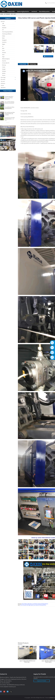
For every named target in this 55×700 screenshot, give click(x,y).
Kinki (3, 48)
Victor (3, 54)
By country (3, 79)
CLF (3, 29)
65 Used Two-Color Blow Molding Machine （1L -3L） (10, 119)
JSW (3, 23)
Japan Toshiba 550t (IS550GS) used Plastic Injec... (27, 661)
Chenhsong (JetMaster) (6, 33)
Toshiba (3, 25)
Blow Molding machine (44, 11)
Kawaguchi (4, 40)
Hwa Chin (4, 60)
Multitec (3, 73)
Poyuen (3, 75)
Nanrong (4, 65)
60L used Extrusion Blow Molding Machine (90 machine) (10, 113)
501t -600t (13, 14)
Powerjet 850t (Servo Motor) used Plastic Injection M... (9, 98)
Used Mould (34, 11)
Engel (3, 56)
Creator (3, 67)
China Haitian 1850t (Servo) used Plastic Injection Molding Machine (35, 603)
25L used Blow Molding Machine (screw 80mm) (9, 102)
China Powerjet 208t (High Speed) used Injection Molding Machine (33, 605)
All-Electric (3, 83)
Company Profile (11, 11)
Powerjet (4, 52)
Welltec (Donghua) (6, 58)
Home (3, 11)
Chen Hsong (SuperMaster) (7, 31)
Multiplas (4, 71)
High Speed (3, 87)
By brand (2, 21)
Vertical (2, 85)
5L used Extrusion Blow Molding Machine (9, 108)
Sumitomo (4, 42)
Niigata (3, 44)
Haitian (3, 36)
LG (2, 46)
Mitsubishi (4, 27)
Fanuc (3, 50)
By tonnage (7, 14)
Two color (3, 81)
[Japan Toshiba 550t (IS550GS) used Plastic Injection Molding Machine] (27, 653)
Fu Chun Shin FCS (5, 63)
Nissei (3, 38)
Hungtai (3, 69)
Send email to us (49, 56)
